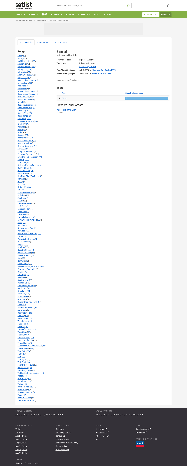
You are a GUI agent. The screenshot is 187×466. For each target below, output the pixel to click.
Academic (22, 64)
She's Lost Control (25, 285)
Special (21, 305)
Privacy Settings (62, 449)
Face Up (21, 160)
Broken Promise (24, 99)
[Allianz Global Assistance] (140, 444)
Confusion (22, 119)
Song (26, 42)
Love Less (22, 214)
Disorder (21, 135)
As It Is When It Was (26, 80)
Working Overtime (25, 392)
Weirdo (20, 384)
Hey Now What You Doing (28, 176)
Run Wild (21, 261)
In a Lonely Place (25, 192)
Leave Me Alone (24, 203)
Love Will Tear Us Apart (27, 220)
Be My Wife (22, 88)
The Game (22, 324)
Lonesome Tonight (25, 209)
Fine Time (22, 162)
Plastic (20, 236)
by (87, 67)
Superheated (23, 318)
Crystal (21, 124)
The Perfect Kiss (24, 329)
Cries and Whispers (26, 121)
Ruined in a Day (24, 255)
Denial (20, 129)
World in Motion (24, 398)
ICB (19, 190)
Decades (21, 127)
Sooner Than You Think (27, 302)
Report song (74, 80)
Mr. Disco (21, 225)
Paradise (21, 231)
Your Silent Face (24, 400)
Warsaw (21, 376)
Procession (22, 242)
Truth (20, 354)
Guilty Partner (23, 168)
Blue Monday (23, 97)
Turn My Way (23, 359)
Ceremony (22, 110)
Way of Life (22, 378)
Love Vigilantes (24, 217)
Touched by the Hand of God (30, 346)
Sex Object (22, 274)
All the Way (22, 72)
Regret (20, 244)
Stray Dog (22, 310)
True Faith (22, 351)
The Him (21, 326)
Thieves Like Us (24, 337)
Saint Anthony (24, 264)
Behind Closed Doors (26, 91)
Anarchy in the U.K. (26, 75)
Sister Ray (22, 294)
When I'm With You (25, 387)
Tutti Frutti (22, 362)
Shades (21, 277)
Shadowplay (23, 280)
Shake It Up (22, 283)
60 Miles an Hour (25, 61)
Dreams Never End (25, 146)
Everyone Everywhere (27, 154)
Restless (21, 247)
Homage (21, 179)
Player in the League (26, 239)
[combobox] (94, 5)
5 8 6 (20, 58)
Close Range (23, 116)
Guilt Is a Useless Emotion (28, 165)
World (20, 395)
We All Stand (23, 381)
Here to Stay (23, 173)
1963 (20, 56)
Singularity (22, 291)
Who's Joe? (22, 389)
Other (60, 42)
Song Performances (134, 93)
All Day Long (23, 69)
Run (19, 258)
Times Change (24, 343)
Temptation (22, 321)
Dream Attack (23, 143)
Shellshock (22, 288)
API (97, 439)
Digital (20, 132)
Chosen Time (23, 113)
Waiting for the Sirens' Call (28, 373)
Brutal (20, 102)
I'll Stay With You (24, 187)
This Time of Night (25, 340)
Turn (19, 357)
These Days (22, 335)
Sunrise (21, 316)
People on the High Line (27, 233)
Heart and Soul (24, 171)
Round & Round (24, 253)
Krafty (20, 201)
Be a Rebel (22, 86)
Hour (20, 181)
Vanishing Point (24, 370)
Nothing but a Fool (25, 228)
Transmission (23, 348)
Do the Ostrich (24, 138)
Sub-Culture (23, 313)
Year (64, 93)
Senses (21, 272)
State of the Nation (26, 307)
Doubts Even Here (25, 140)
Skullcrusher (23, 296)
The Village (22, 332)
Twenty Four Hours (26, 365)
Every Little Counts (25, 151)
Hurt (19, 184)
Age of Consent (24, 67)
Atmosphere (23, 83)
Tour (43, 42)
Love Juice (22, 212)
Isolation (21, 195)
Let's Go (21, 206)
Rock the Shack (24, 250)
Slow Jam (22, 299)
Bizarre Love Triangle (26, 94)
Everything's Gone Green (28, 157)
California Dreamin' (25, 105)
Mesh (20, 223)
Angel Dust (22, 77)
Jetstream (22, 198)
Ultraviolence (23, 368)
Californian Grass (25, 108)
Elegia (20, 149)
